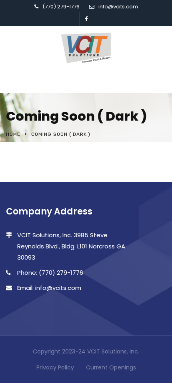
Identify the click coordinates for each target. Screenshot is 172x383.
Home (13, 134)
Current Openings (111, 367)
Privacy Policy (55, 367)
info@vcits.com (118, 6)
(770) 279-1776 (61, 6)
